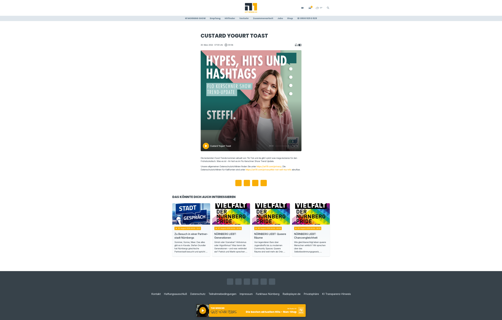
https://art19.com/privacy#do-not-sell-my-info (268, 169)
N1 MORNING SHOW (195, 18)
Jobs (280, 18)
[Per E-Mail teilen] (264, 183)
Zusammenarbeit (263, 18)
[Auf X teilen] (247, 183)
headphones (296, 45)
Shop (290, 18)
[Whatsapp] (190, 8)
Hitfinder (230, 18)
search (328, 7)
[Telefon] (201, 8)
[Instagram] (180, 8)
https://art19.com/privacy (269, 166)
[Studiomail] (196, 8)
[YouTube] (185, 8)
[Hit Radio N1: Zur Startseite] (251, 8)
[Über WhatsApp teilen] (255, 183)
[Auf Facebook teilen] (238, 183)
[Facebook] (175, 8)
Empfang (215, 18)
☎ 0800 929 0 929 (307, 18)
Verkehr (244, 18)
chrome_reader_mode (299, 45)
